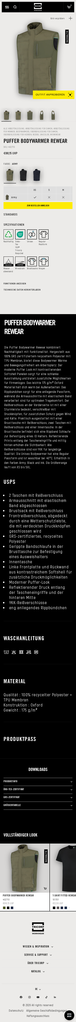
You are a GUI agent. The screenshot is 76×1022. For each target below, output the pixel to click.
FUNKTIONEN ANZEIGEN (15, 283)
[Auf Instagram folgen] (29, 997)
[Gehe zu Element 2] (18, 115)
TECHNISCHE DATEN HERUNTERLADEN (22, 289)
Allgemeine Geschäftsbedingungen (46, 1010)
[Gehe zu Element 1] (6, 115)
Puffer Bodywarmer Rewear (18, 896)
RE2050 (36, 134)
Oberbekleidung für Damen (44, 131)
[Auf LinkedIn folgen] (55, 997)
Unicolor (44, 134)
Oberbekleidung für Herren (18, 134)
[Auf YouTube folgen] (38, 997)
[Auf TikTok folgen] (46, 997)
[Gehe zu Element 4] (41, 115)
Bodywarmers (22, 131)
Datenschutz (16, 1010)
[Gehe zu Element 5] (53, 115)
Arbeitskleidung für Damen (38, 128)
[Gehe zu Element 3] (30, 115)
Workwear (55, 134)
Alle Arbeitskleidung (14, 128)
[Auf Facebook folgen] (21, 997)
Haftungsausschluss (38, 1015)
